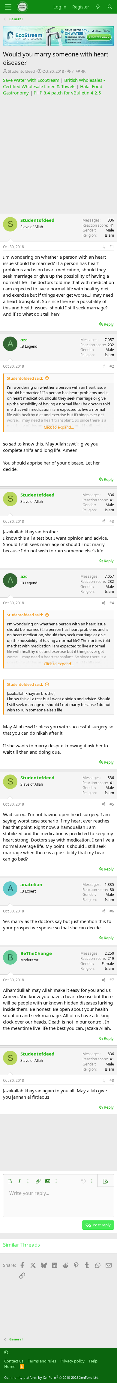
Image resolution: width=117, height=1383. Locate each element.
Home (9, 1366)
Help (93, 1361)
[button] (9, 1181)
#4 (112, 602)
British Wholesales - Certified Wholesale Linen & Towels (54, 83)
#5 (112, 804)
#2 (112, 366)
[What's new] (98, 6)
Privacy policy (72, 1361)
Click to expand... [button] (59, 427)
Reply (109, 324)
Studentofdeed (21, 71)
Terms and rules (42, 1361)
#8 (112, 1080)
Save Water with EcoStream (31, 80)
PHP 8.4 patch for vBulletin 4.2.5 (67, 93)
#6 (112, 911)
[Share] (103, 247)
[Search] (110, 6)
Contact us (13, 1361)
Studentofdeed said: (25, 378)
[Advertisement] (58, 155)
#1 (112, 246)
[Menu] (8, 7)
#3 (112, 521)
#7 (112, 979)
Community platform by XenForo (51, 1377)
